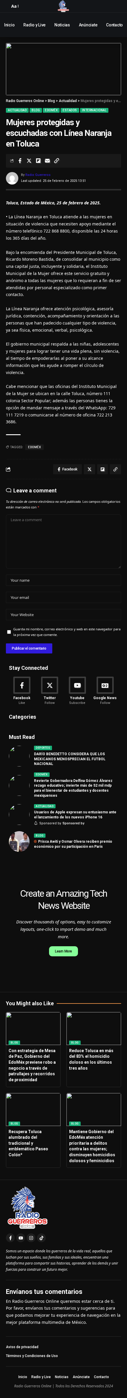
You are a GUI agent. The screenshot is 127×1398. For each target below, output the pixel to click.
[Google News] (105, 691)
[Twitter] (50, 691)
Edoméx (51, 110)
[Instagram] (31, 1237)
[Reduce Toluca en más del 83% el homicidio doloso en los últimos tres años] (93, 1028)
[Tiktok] (41, 1237)
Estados (70, 110)
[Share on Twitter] (29, 161)
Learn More (63, 951)
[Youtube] (77, 691)
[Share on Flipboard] (38, 161)
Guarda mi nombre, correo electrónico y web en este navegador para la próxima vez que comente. (67, 632)
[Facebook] (22, 691)
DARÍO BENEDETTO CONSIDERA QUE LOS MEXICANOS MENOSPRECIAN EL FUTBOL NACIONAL (69, 759)
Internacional (94, 110)
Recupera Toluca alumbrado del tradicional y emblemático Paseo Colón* (28, 1143)
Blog (36, 110)
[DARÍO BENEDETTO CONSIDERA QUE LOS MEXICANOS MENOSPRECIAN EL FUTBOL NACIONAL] (19, 756)
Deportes (43, 747)
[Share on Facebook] (20, 161)
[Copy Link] (56, 161)
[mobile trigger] (7, 6)
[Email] (47, 161)
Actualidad (17, 110)
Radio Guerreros (38, 175)
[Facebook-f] (10, 1237)
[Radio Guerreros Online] (63, 6)
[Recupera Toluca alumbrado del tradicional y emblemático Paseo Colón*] (33, 1109)
